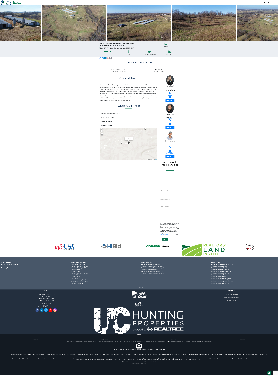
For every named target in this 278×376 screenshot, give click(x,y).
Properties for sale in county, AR (150, 270)
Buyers (104, 338)
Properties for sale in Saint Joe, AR (221, 269)
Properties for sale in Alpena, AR (220, 270)
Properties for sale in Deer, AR (219, 277)
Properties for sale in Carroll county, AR (152, 272)
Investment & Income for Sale (79, 267)
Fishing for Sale (75, 270)
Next (275, 23)
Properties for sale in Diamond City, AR (222, 265)
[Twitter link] (46, 311)
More (141, 288)
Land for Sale (74, 275)
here (169, 235)
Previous (3, 23)
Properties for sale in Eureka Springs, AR (222, 282)
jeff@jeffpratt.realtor (49, 307)
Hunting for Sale (75, 272)
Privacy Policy (169, 234)
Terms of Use (173, 340)
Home (35, 338)
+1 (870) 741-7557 (49, 301)
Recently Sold (242, 340)
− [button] (101, 131)
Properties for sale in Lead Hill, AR (220, 281)
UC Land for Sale (231, 304)
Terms (156, 159)
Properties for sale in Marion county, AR (152, 267)
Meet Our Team (242, 338)
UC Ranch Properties (231, 301)
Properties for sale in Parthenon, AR (221, 275)
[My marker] (129, 142)
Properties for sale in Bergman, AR (221, 279)
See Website (170, 153)
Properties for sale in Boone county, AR (152, 265)
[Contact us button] (269, 373)
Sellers (173, 338)
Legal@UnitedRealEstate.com (240, 357)
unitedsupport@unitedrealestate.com (198, 355)
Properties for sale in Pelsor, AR (220, 284)
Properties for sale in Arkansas (9, 265)
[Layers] (102, 134)
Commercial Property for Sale (79, 284)
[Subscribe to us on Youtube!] (50, 311)
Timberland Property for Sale (79, 282)
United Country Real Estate (232, 295)
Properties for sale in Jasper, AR (220, 274)
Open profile (170, 100)
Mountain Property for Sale (78, 269)
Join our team (232, 306)
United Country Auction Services (231, 298)
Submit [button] (165, 239)
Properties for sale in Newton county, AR (152, 269)
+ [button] (101, 129)
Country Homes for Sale (78, 265)
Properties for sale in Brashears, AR (221, 272)
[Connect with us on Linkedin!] (42, 311)
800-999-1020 (162, 350)
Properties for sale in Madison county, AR (152, 274)
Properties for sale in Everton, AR (220, 267)
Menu (267, 2)
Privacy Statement (104, 340)
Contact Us (35, 340)
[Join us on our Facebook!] (37, 311)
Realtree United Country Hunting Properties (231, 309)
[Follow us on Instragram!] (55, 311)
